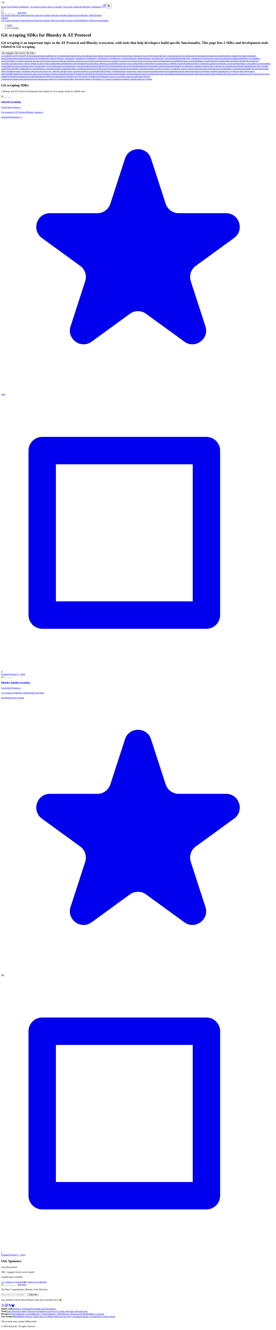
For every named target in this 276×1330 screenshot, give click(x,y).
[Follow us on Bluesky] (13, 1306)
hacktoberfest (87, 66)
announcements (120, 56)
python (234, 71)
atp (203, 56)
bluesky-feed (108, 58)
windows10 (89, 79)
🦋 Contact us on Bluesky (35, 1282)
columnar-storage (31, 61)
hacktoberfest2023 (101, 66)
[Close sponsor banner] (109, 6)
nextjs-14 (50, 71)
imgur (150, 66)
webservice (52, 79)
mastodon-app (136, 69)
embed (93, 63)
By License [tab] (20, 53)
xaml (138, 79)
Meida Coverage (96, 1314)
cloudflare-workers (14, 61)
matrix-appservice (156, 69)
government (64, 66)
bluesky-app (73, 58)
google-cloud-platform (49, 66)
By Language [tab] (7, 53)
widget (80, 79)
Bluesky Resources (71, 1314)
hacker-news (75, 66)
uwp (111, 76)
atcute (195, 56)
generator (219, 63)
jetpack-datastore (195, 66)
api (128, 56)
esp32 (106, 63)
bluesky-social (150, 58)
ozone (146, 71)
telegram (17, 76)
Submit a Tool (19, 1309)
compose (54, 61)
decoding (10, 63)
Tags (85, 1311)
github (237, 63)
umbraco (63, 76)
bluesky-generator (122, 58)
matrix (145, 69)
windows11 (99, 79)
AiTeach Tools (31, 1316)
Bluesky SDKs (87, 15)
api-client (133, 56)
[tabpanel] (138, 67)
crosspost (122, 61)
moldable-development (253, 69)
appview (141, 56)
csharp (140, 61)
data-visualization (207, 61)
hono (122, 66)
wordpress (115, 79)
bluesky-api (62, 58)
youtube (148, 79)
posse (194, 71)
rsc (36, 74)
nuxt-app (90, 71)
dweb (77, 63)
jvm (244, 66)
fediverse (143, 63)
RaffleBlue (19, 1316)
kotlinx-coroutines (47, 69)
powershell (202, 71)
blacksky (34, 58)
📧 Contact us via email (12, 1282)
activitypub (17, 56)
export (132, 63)
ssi (205, 74)
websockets (62, 79)
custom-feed (150, 61)
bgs (28, 58)
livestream (110, 69)
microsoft (221, 69)
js (230, 66)
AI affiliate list (50, 1316)
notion (83, 71)
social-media (148, 74)
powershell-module (216, 71)
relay (21, 74)
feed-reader (169, 63)
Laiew (41, 1316)
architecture (150, 56)
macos (118, 69)
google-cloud (33, 66)
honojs (127, 66)
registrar (15, 74)
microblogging (197, 69)
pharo (176, 71)
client (227, 58)
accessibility (6, 56)
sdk (64, 74)
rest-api (32, 74)
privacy (228, 71)
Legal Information (47, 1309)
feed (149, 63)
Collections (24, 15)
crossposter (132, 61)
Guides (69, 15)
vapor (128, 76)
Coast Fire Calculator (71, 1316)
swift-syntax (252, 74)
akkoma (43, 56)
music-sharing (22, 71)
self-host (75, 74)
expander (121, 63)
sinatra (135, 74)
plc (183, 71)
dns (54, 63)
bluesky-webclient (165, 58)
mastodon (125, 69)
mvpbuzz (32, 71)
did (31, 63)
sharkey (123, 74)
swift (224, 74)
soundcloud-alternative (194, 74)
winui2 (108, 79)
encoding (100, 63)
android (69, 56)
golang (24, 66)
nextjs (43, 71)
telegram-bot (27, 76)
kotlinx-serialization (78, 69)
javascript (183, 66)
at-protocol (187, 56)
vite (144, 76)
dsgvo (72, 63)
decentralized (221, 61)
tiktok (41, 76)
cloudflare (234, 58)
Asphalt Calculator (89, 1316)
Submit (105, 20)
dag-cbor (188, 61)
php (180, 71)
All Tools (5, 15)
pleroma (188, 71)
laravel (96, 69)
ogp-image (127, 71)
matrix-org (169, 69)
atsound (247, 56)
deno (17, 63)
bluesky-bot (84, 58)
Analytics (50, 1311)
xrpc (143, 79)
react (248, 71)
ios (174, 66)
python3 (241, 71)
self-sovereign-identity (110, 74)
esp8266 (113, 63)
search (69, 74)
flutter (191, 63)
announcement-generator (101, 56)
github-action (246, 63)
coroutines (98, 61)
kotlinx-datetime (62, 69)
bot (175, 58)
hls (118, 66)
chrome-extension (214, 58)
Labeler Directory (51, 15)
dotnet (59, 63)
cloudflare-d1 (245, 58)
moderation (238, 69)
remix (26, 74)
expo (127, 63)
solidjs (170, 74)
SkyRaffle (84, 1314)
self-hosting (94, 74)
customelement (163, 61)
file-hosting (179, 63)
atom (200, 56)
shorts (129, 74)
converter (89, 61)
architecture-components (167, 56)
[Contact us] (6, 1306)
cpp (104, 61)
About (36, 1309)
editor (82, 63)
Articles (62, 15)
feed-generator (157, 63)
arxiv (180, 56)
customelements (177, 61)
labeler (90, 69)
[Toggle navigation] (2, 10)
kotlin (248, 66)
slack (140, 74)
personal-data (167, 71)
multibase (11, 71)
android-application (81, 56)
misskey (229, 69)
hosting (133, 66)
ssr (207, 74)
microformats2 (210, 69)
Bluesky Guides (25, 1314)
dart (194, 61)
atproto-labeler (217, 56)
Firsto (59, 1316)
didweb (43, 63)
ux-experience (119, 76)
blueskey (46, 58)
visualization (136, 76)
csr (144, 61)
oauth (96, 71)
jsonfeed (238, 66)
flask (186, 63)
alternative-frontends (56, 56)
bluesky (53, 58)
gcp (209, 63)
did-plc (36, 63)
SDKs (10, 25)
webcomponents (39, 79)
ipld (177, 66)
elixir (87, 63)
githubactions (12, 66)
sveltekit (218, 74)
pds (159, 71)
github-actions (258, 63)
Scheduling (41, 1311)
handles (113, 66)
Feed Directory (36, 15)
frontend (203, 63)
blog (40, 58)
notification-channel (71, 71)
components (44, 61)
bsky (184, 58)
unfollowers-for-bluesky (78, 76)
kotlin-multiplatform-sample (26, 69)
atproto (208, 56)
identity (144, 66)
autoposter (22, 58)
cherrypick (201, 58)
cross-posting (112, 61)
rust (53, 74)
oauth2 (102, 71)
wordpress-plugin (128, 79)
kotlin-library (257, 66)
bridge (179, 58)
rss (39, 74)
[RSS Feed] (3, 1306)
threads (36, 76)
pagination (153, 71)
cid (223, 58)
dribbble (65, 63)
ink (162, 66)
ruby (49, 74)
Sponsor (98, 15)
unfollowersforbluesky (99, 76)
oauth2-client (111, 71)
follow (197, 63)
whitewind (72, 79)
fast (137, 63)
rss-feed (43, 74)
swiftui (10, 76)
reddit (9, 74)
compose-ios (79, 61)
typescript (54, 76)
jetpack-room (224, 66)
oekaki (120, 71)
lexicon (102, 69)
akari (38, 56)
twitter (47, 76)
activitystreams (29, 56)
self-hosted (84, 74)
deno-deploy (24, 63)
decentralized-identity (236, 61)
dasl (197, 61)
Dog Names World (106, 1316)
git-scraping (228, 63)
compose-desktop (66, 61)
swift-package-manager (236, 74)
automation (13, 58)
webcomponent (25, 79)
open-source (137, 71)
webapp (14, 79)
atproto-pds (229, 56)
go (19, 66)
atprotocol (239, 56)
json (233, 66)
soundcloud (178, 74)
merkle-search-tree (182, 69)
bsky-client (191, 58)
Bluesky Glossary (41, 1314)
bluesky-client (96, 58)
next (39, 71)
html (139, 66)
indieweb (157, 66)
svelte (211, 74)
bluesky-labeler (137, 58)
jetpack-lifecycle (210, 66)
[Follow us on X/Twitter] (10, 1306)
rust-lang (59, 74)
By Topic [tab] (30, 53)
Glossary (77, 15)
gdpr (213, 63)
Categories (14, 15)
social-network (160, 74)
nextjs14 (58, 71)
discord (49, 63)
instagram (168, 66)
